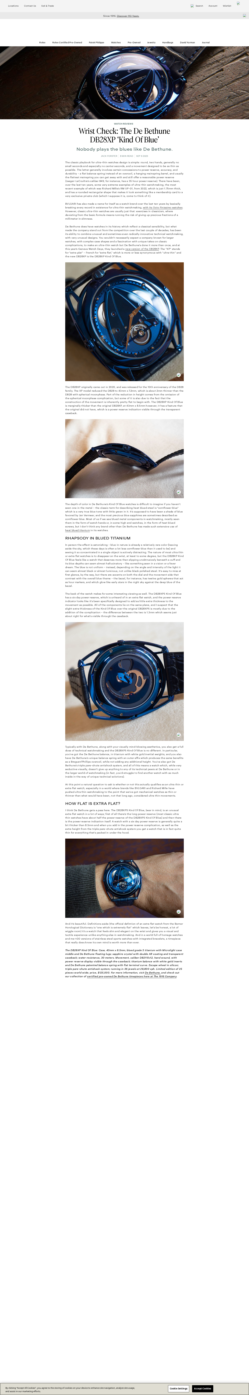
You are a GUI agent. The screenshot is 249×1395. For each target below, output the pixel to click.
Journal (206, 42)
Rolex (42, 42)
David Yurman (187, 42)
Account (213, 6)
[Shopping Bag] (239, 6)
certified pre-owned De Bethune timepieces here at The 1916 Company (132, 976)
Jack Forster (109, 156)
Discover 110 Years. (128, 16)
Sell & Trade (47, 6)
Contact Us (30, 6)
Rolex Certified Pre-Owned (67, 42)
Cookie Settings (178, 1388)
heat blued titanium (77, 530)
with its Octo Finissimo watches (162, 207)
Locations (13, 6)
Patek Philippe (96, 42)
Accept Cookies (202, 1388)
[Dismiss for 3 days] (244, 15)
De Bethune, (153, 972)
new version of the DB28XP (142, 249)
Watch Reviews (123, 124)
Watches (116, 42)
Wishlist (227, 6)
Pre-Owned (134, 42)
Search (199, 6)
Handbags (167, 42)
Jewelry (151, 42)
